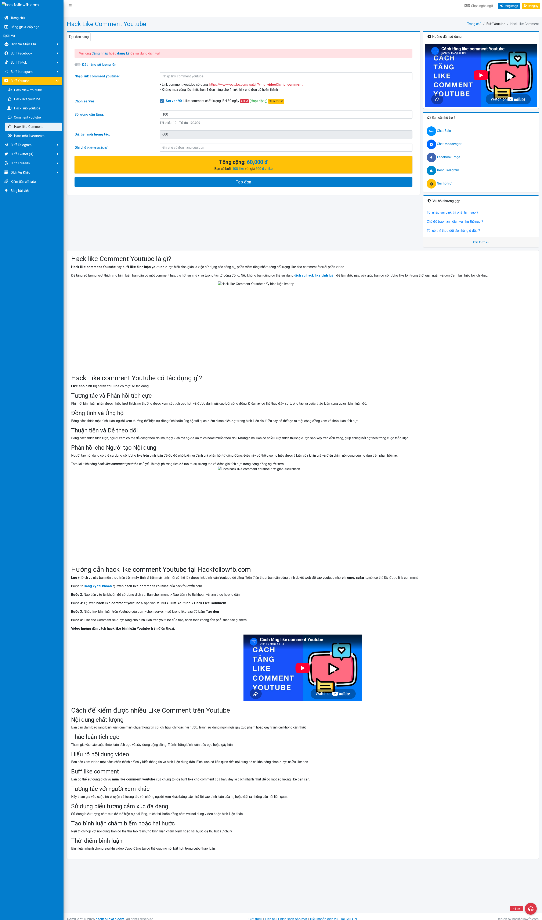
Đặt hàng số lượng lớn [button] (99, 65)
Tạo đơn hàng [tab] (79, 37)
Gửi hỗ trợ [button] (443, 183)
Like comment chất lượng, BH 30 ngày (224, 101)
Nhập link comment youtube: (97, 76)
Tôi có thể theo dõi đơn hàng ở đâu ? (453, 231)
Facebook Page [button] (448, 157)
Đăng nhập (510, 6)
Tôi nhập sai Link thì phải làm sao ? (452, 212)
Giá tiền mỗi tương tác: (92, 134)
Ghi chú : (92, 147)
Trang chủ (474, 24)
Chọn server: (85, 101)
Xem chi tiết (276, 101)
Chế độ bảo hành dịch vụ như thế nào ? (455, 222)
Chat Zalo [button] (443, 131)
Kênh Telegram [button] (447, 170)
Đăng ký (532, 6)
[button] (70, 6)
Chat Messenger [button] (449, 144)
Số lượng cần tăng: (89, 114)
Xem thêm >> (481, 242)
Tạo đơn (243, 182)
